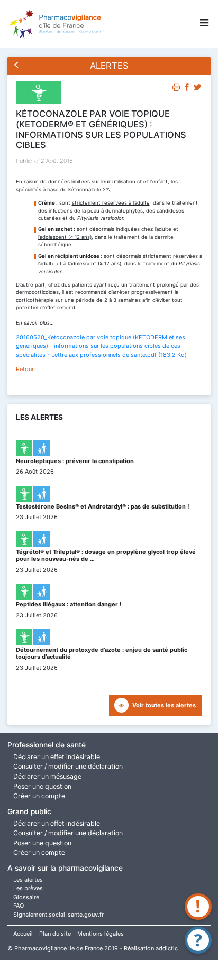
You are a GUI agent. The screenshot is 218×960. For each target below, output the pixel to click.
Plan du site (55, 933)
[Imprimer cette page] (176, 89)
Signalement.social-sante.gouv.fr (58, 914)
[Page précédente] (16, 65)
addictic (167, 948)
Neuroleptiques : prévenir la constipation (75, 461)
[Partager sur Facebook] (187, 89)
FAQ (18, 905)
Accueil (23, 933)
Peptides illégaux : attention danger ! (69, 604)
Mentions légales (100, 933)
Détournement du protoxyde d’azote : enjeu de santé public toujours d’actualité (101, 653)
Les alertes (28, 879)
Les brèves (28, 888)
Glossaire (26, 897)
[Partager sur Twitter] (197, 89)
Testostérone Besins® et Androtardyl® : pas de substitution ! (102, 506)
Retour (25, 369)
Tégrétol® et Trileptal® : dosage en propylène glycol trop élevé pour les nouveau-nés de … (106, 555)
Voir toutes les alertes (164, 705)
